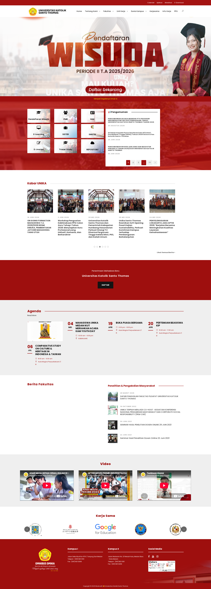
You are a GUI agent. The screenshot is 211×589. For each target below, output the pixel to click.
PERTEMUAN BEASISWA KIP (169, 324)
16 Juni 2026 (33, 217)
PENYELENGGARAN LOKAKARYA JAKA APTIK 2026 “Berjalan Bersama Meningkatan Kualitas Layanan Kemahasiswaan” (162, 226)
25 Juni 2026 (114, 140)
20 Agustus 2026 (116, 125)
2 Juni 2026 (63, 217)
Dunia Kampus (137, 11)
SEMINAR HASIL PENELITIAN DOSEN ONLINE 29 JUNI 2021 (145, 424)
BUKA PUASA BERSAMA (129, 322)
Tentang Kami (91, 11)
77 (150, 162)
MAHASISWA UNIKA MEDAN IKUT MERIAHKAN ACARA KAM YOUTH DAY (87, 327)
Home (79, 11)
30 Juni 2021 (126, 421)
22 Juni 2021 (126, 435)
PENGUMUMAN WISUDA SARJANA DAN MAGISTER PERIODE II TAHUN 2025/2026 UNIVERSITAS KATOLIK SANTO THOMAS (131, 148)
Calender (150, 3)
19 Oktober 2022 (128, 406)
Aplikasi (159, 3)
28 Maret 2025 (127, 393)
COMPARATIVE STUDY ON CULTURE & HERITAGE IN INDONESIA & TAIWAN (48, 350)
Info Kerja (167, 11)
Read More (31, 315)
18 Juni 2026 (114, 154)
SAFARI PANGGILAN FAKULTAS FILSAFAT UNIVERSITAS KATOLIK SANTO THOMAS (149, 397)
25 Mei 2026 (124, 217)
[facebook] (149, 556)
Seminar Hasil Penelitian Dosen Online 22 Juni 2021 (144, 438)
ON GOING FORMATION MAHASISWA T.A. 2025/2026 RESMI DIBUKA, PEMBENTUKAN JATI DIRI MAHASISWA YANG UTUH (39, 226)
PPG (176, 11)
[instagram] (157, 556)
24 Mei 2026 (155, 217)
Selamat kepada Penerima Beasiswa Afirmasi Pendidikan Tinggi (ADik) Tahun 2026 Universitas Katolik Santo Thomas (131, 134)
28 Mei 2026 (94, 217)
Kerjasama (154, 11)
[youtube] (153, 556)
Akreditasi (168, 3)
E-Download (179, 3)
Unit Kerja (121, 11)
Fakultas (107, 11)
